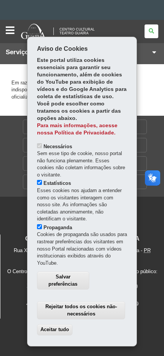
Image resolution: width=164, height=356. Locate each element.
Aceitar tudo (54, 329)
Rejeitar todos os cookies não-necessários (81, 310)
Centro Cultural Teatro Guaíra (77, 31)
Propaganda (57, 227)
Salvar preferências (62, 280)
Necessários (57, 146)
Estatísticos (57, 183)
